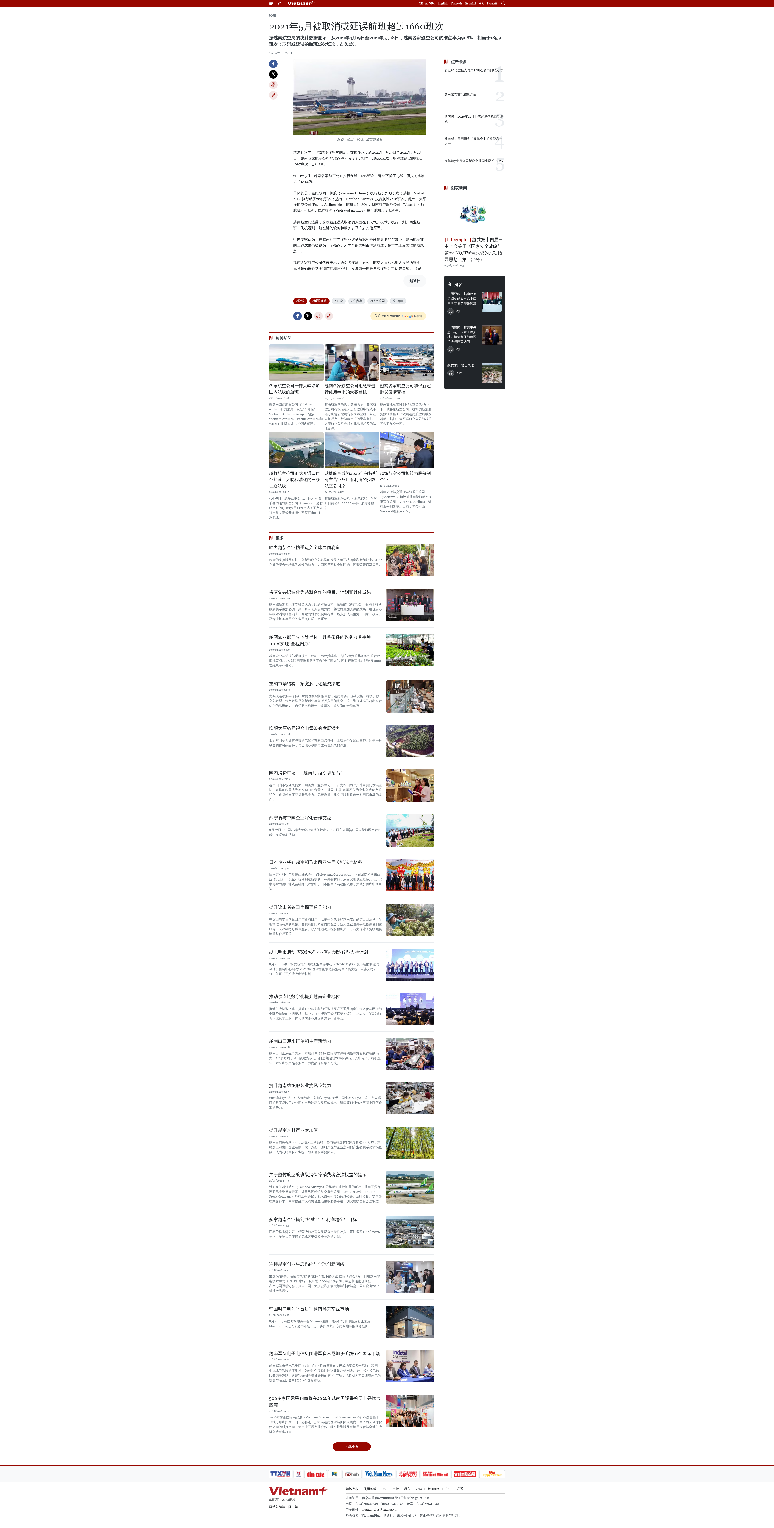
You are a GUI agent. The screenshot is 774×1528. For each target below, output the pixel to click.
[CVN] (407, 1474)
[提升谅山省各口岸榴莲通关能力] (410, 920)
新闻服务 (433, 1489)
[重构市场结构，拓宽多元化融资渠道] (410, 696)
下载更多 (351, 1446)
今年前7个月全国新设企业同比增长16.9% (473, 161)
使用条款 (370, 1489)
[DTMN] (435, 1474)
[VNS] (379, 1474)
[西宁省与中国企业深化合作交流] (410, 830)
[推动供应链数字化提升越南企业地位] (410, 1009)
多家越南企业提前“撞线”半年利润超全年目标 (313, 1219)
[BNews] (334, 1474)
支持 (395, 1489)
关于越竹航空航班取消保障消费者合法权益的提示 (318, 1174)
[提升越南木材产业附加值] (410, 1143)
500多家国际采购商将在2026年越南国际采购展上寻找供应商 (324, 1402)
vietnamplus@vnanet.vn (379, 1509)
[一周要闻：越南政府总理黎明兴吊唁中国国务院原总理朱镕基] (492, 302)
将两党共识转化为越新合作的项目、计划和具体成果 (320, 592)
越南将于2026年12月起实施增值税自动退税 (474, 119)
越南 (400, 301)
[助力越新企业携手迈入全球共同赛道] (410, 560)
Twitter (273, 74)
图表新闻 (459, 188)
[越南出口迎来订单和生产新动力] (410, 1054)
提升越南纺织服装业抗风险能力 (300, 1085)
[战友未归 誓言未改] (492, 373)
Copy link (273, 95)
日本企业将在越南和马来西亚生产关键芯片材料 (315, 862)
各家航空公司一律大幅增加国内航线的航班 (294, 389)
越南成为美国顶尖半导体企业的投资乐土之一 (473, 141)
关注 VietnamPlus (387, 316)
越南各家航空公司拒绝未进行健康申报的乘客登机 (350, 389)
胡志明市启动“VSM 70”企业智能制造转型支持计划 (318, 952)
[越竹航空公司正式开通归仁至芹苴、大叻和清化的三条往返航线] (296, 450)
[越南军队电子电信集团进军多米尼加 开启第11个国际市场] (410, 1366)
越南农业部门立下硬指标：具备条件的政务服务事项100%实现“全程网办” (320, 640)
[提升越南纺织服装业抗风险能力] (410, 1098)
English (443, 3)
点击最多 (459, 61)
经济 (272, 15)
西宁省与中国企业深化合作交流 (300, 817)
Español (470, 3)
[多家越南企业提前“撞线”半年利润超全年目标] (410, 1232)
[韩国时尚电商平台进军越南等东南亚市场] (410, 1322)
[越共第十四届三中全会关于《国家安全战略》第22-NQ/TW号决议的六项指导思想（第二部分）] (474, 214)
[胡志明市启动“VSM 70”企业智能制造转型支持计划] (410, 965)
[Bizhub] (352, 1474)
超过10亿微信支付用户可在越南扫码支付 (473, 70)
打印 (273, 85)
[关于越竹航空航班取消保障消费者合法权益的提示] (410, 1187)
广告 (448, 1489)
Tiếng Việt (427, 3)
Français (456, 3)
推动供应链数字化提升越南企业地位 (304, 996)
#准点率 (356, 301)
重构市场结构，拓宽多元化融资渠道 (304, 683)
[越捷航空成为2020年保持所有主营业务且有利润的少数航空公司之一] (352, 450)
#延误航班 (319, 301)
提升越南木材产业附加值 (293, 1130)
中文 (481, 3)
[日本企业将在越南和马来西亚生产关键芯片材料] (410, 875)
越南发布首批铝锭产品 (460, 94)
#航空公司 (377, 301)
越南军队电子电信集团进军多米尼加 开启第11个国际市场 (324, 1353)
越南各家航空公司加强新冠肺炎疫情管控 (405, 389)
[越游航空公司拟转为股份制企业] (407, 450)
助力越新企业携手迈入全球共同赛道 (304, 547)
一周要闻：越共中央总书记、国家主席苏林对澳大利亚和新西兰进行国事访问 (461, 334)
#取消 (300, 301)
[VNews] (298, 1474)
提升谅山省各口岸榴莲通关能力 (300, 907)
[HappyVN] (492, 1474)
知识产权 (352, 1489)
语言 (407, 1489)
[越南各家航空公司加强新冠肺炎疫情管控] (407, 362)
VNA (418, 1489)
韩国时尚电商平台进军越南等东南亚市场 (309, 1308)
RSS (384, 1489)
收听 (459, 311)
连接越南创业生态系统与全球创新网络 (306, 1264)
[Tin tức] (315, 1474)
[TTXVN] (280, 1474)
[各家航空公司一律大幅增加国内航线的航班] (296, 362)
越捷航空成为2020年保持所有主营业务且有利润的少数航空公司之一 (351, 479)
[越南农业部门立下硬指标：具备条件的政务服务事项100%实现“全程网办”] (410, 650)
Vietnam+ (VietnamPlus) (301, 3)
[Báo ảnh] (464, 1474)
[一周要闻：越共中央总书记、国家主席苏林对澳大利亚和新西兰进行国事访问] (492, 335)
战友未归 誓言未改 (460, 365)
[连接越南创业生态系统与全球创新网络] (410, 1277)
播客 (458, 284)
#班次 (339, 301)
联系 (460, 1489)
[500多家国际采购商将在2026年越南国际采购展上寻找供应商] (410, 1411)
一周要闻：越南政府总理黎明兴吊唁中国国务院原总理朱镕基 (461, 299)
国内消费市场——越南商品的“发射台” (305, 772)
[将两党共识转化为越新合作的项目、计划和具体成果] (410, 605)
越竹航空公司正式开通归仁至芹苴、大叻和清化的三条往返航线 (294, 479)
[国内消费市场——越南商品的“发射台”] (410, 785)
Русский (492, 3)
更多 (280, 538)
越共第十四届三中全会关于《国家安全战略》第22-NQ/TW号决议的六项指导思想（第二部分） (473, 249)
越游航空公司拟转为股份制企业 (405, 476)
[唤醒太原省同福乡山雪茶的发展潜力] (410, 741)
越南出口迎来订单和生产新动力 (300, 1041)
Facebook (273, 64)
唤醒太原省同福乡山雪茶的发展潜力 (304, 728)
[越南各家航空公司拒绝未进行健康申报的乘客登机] (352, 362)
